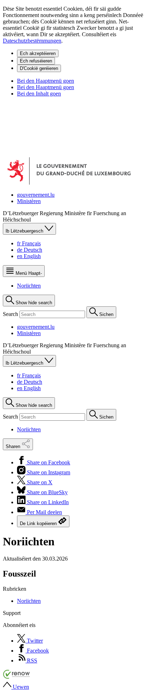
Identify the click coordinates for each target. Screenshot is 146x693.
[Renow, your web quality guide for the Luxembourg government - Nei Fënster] (16, 677)
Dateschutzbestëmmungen (32, 41)
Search (11, 314)
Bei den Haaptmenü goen (45, 81)
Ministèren (29, 201)
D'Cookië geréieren (39, 68)
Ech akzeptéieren (38, 53)
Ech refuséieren (36, 61)
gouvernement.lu (36, 195)
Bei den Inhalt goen (39, 94)
